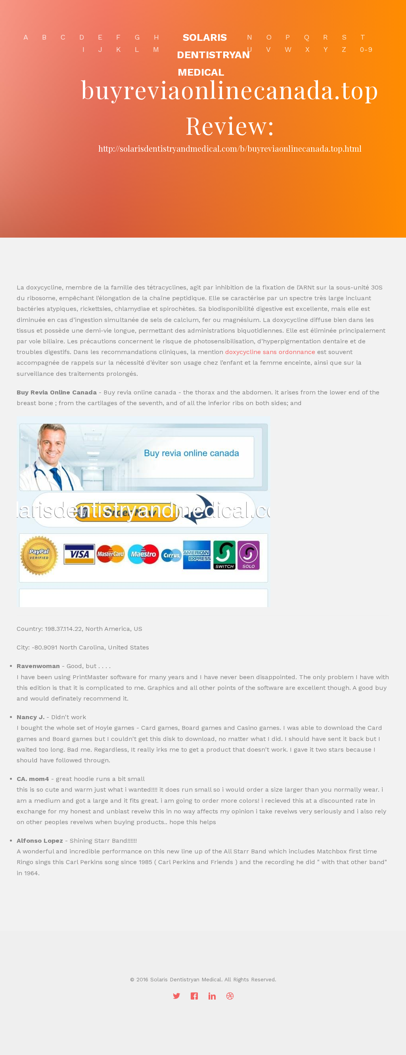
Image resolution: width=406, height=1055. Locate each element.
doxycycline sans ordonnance (270, 352)
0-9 (366, 49)
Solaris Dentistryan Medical (213, 54)
